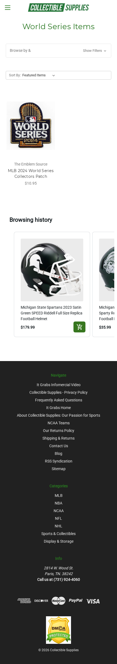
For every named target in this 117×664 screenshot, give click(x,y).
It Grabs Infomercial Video (59, 385)
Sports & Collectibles (58, 533)
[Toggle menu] (7, 7)
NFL (58, 518)
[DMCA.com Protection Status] (58, 630)
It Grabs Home (58, 407)
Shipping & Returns (58, 438)
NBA (58, 503)
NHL (58, 526)
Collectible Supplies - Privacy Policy (58, 392)
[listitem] (52, 284)
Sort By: (15, 75)
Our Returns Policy (58, 430)
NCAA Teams (59, 423)
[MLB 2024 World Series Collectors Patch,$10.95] (31, 126)
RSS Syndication (58, 461)
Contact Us (58, 446)
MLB (59, 495)
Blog (58, 453)
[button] (58, 51)
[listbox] (39, 75)
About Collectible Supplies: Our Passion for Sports (58, 415)
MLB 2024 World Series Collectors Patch (31, 173)
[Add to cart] (79, 327)
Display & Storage (58, 541)
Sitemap (59, 469)
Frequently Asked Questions (58, 400)
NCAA (59, 511)
